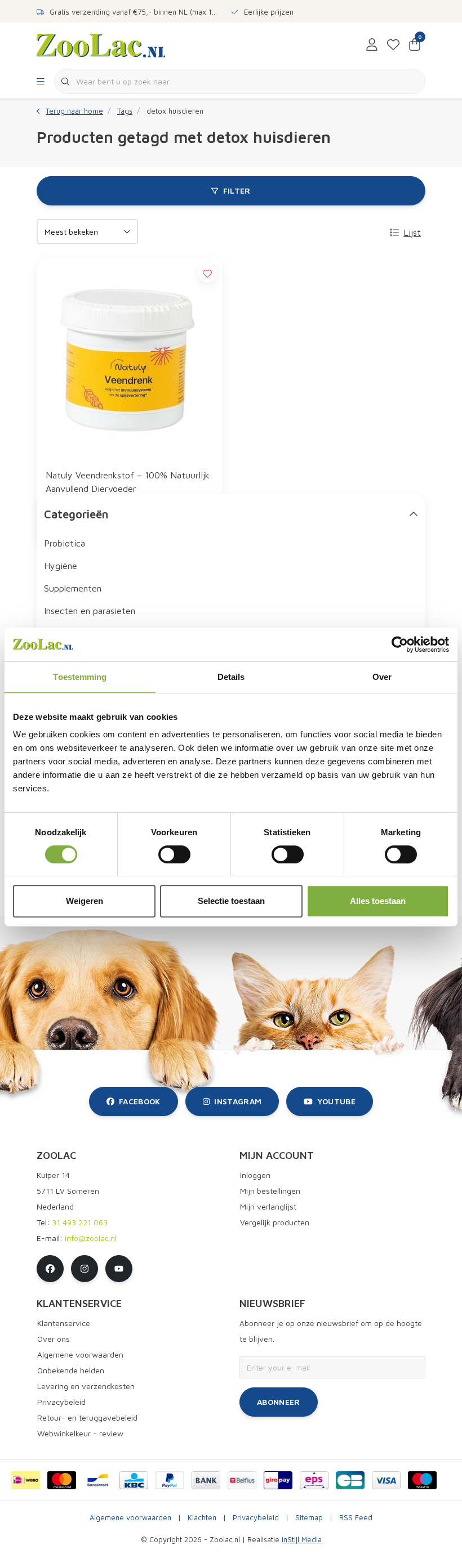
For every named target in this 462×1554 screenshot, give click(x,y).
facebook (140, 1101)
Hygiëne (60, 566)
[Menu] (41, 81)
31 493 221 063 (80, 1222)
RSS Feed (355, 1517)
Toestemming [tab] (79, 677)
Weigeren (84, 901)
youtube (336, 1101)
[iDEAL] (25, 1480)
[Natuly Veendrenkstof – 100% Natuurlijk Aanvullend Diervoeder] (130, 358)
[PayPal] (170, 1480)
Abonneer (278, 1402)
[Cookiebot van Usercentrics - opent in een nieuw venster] (399, 644)
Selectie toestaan (231, 901)
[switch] (174, 854)
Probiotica (64, 543)
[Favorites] (393, 45)
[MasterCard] (61, 1480)
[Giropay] (278, 1480)
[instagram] (84, 1268)
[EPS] (314, 1480)
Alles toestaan (378, 901)
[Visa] (386, 1480)
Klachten (202, 1517)
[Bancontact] (97, 1480)
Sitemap (309, 1517)
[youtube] (118, 1268)
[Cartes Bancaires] (350, 1480)
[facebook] (50, 1268)
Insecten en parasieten (89, 611)
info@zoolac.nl (91, 1238)
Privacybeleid (256, 1517)
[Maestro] (422, 1480)
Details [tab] (231, 677)
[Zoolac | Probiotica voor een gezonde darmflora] (101, 44)
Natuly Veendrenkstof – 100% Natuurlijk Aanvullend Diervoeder (128, 482)
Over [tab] (382, 677)
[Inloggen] (372, 45)
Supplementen (72, 588)
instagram (237, 1101)
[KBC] (133, 1480)
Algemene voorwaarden (130, 1517)
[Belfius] (242, 1480)
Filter (237, 190)
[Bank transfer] (206, 1480)
